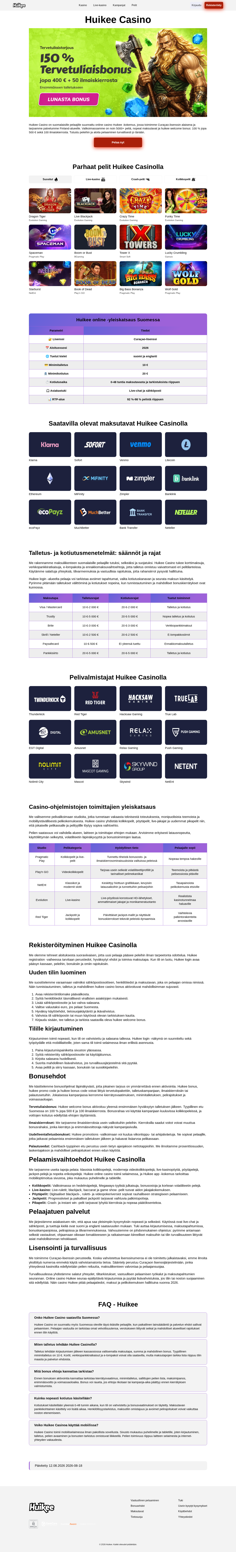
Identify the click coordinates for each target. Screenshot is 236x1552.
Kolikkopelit (183, 179)
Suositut (48, 179)
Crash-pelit (138, 179)
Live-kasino (93, 179)
